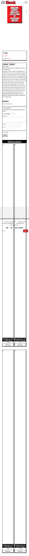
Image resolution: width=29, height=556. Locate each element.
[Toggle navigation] (26, 2)
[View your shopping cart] (27, 16)
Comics (8, 58)
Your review (4, 116)
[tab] (5, 64)
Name (3, 124)
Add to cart (8, 345)
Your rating (4, 114)
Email (3, 127)
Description (5, 64)
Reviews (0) (12, 64)
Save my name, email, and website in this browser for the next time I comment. (14, 131)
